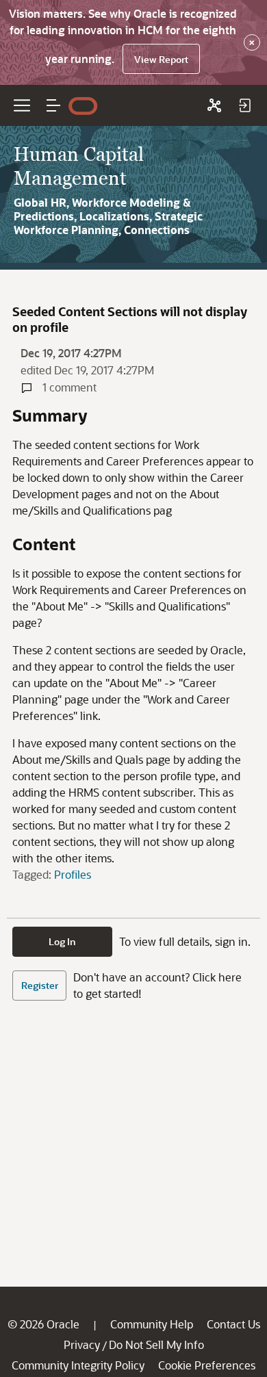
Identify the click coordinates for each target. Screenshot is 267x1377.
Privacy (82, 1344)
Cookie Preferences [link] (206, 1365)
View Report (161, 59)
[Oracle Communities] (214, 105)
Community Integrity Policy (78, 1365)
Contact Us (233, 1324)
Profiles (72, 874)
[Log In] (244, 105)
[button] (53, 105)
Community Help (151, 1324)
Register (39, 985)
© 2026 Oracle (43, 1324)
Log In (62, 941)
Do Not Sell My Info (156, 1344)
